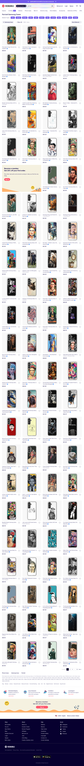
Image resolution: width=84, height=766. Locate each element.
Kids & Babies (53, 10)
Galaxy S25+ (60, 677)
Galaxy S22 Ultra (46, 679)
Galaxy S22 (34, 679)
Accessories (62, 10)
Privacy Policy (16, 750)
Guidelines (43, 731)
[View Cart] (80, 6)
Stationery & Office (72, 10)
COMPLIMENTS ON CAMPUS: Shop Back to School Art (42, 1)
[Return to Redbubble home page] (8, 6)
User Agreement (8, 750)
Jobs (23, 735)
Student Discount (9, 733)
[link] (13, 18)
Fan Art (7, 726)
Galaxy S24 (73, 677)
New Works (7, 729)
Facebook (64, 726)
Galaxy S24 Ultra (8, 679)
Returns (43, 726)
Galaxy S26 (35, 677)
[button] (42, 1)
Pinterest (64, 733)
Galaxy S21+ (59, 679)
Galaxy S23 (15, 679)
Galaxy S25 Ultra (67, 677)
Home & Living (43, 10)
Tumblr (64, 731)
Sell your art (25, 733)
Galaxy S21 (53, 679)
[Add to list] (19, 47)
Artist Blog (24, 738)
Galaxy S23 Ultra (27, 679)
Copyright (43, 735)
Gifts (80, 10)
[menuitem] (4, 11)
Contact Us (44, 738)
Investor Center (26, 726)
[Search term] (52, 6)
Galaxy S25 (54, 677)
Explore (4, 10)
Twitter (64, 729)
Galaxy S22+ (40, 679)
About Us (24, 724)
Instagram (64, 724)
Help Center (44, 729)
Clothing (11, 10)
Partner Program (26, 729)
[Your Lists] (76, 6)
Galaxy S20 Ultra (5, 680)
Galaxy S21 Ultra (65, 679)
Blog (6, 731)
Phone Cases (28, 10)
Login (6, 735)
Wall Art (36, 10)
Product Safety (44, 733)
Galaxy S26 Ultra (47, 677)
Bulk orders (7, 740)
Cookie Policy (39, 750)
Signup (6, 738)
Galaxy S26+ (41, 677)
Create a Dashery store (27, 740)
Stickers (20, 10)
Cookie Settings (45, 740)
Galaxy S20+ (78, 679)
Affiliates (24, 731)
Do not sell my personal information (27, 750)
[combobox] (34, 6)
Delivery (43, 724)
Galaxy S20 (72, 679)
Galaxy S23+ (21, 679)
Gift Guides (7, 724)
